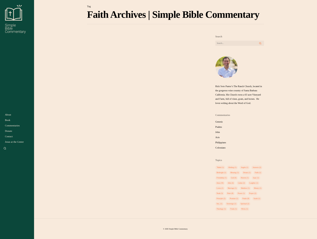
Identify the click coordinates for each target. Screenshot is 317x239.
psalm (245, 198)
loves (220, 188)
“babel (220, 167)
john (231, 183)
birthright (221, 173)
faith (258, 173)
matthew (245, 188)
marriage (232, 188)
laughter (253, 183)
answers (257, 167)
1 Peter (93, 81)
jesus (220, 183)
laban (241, 183)
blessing (234, 173)
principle (221, 198)
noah (220, 193)
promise (234, 198)
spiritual (245, 204)
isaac (256, 178)
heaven (245, 178)
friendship (222, 178)
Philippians (220, 142)
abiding (232, 167)
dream (247, 173)
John (217, 132)
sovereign (231, 204)
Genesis (219, 121)
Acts (217, 137)
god (234, 178)
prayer (252, 193)
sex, (219, 204)
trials (233, 209)
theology (221, 209)
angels (244, 167)
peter (230, 193)
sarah (257, 198)
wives (244, 209)
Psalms (218, 127)
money (257, 188)
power (241, 193)
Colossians (220, 147)
